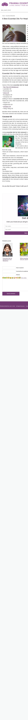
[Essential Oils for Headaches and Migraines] (11, 250)
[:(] (7, 278)
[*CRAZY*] (20, 277)
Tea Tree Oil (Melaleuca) (10, 87)
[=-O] (14, 278)
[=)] (3, 278)
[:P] (10, 278)
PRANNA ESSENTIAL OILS (6, 306)
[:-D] (12, 278)
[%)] (18, 278)
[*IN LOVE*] (16, 278)
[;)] (9, 278)
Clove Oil (6, 93)
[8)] (5, 278)
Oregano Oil (7, 106)
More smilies (24, 277)
